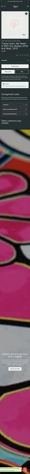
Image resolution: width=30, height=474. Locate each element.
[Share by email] (27, 55)
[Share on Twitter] (22, 55)
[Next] (28, 1)
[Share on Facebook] (20, 55)
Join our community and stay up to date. (15, 1)
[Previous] (1, 1)
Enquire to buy (15, 66)
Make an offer (8, 71)
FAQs (22, 71)
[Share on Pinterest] (25, 55)
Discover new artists (15, 368)
